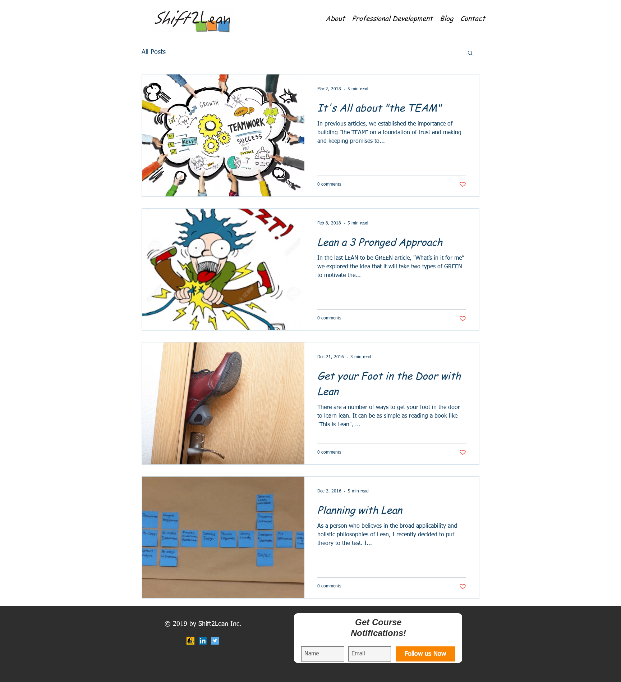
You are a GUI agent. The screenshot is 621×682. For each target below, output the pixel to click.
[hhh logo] (190, 641)
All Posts (154, 52)
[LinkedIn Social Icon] (203, 641)
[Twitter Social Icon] (215, 641)
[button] (335, 18)
